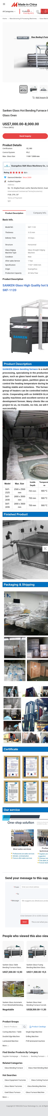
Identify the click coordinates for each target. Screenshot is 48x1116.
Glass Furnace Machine (35, 1092)
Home (5, 18)
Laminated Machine (10, 1041)
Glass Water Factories (13, 1086)
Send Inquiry (25, 136)
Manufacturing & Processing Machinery (23, 18)
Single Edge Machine (34, 1032)
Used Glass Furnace (12, 1092)
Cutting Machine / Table (12, 1032)
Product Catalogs (38, 1026)
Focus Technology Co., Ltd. (32, 1106)
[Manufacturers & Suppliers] (24, 4)
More (5, 1097)
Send (24, 922)
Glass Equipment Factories (15, 1080)
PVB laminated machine (35, 1041)
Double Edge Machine (11, 1036)
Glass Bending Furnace (14, 1068)
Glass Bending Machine (36, 1086)
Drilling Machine (32, 1036)
